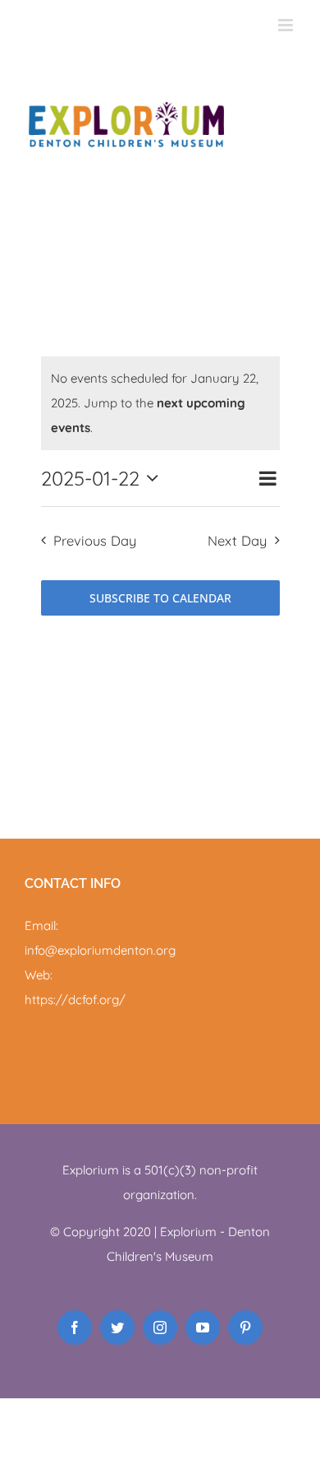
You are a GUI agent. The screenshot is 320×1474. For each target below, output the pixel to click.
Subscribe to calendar (160, 598)
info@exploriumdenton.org (100, 950)
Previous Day (94, 540)
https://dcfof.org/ (75, 999)
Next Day (237, 540)
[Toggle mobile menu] (286, 25)
